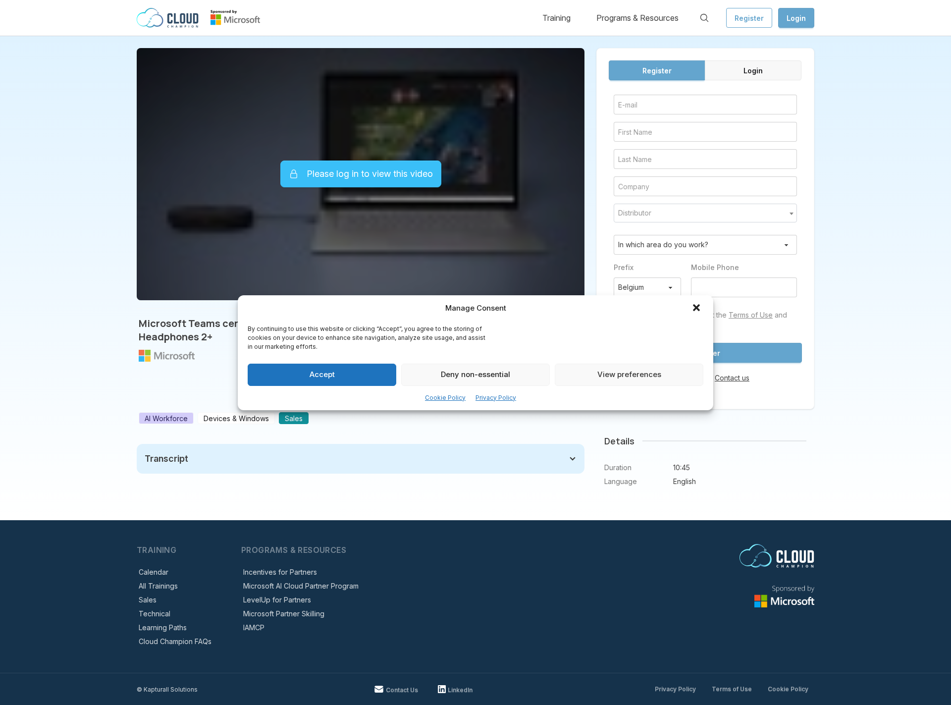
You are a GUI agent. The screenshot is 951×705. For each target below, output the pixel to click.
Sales (148, 600)
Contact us (732, 378)
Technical (154, 613)
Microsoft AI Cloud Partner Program (301, 586)
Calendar (153, 572)
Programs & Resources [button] (637, 18)
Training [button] (556, 18)
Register (749, 18)
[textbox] (705, 213)
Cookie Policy (445, 397)
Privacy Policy (496, 397)
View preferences (629, 374)
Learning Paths (163, 627)
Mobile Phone (715, 267)
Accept (322, 374)
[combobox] (705, 213)
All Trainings (158, 586)
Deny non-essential (475, 374)
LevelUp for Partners (277, 600)
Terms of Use (751, 315)
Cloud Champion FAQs (175, 641)
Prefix (624, 267)
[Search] (704, 18)
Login (796, 18)
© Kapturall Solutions (167, 689)
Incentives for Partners (280, 572)
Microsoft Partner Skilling (283, 613)
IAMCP (253, 627)
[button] (697, 309)
